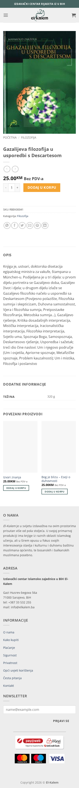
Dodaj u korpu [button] (16, 488)
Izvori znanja (12, 477)
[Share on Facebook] (14, 225)
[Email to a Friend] (29, 225)
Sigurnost (10, 655)
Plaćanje (9, 648)
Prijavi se (61, 721)
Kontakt (8, 686)
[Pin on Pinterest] (37, 225)
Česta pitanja (12, 678)
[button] (5, 15)
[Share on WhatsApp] (7, 225)
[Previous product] (15, 169)
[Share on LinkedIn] (45, 225)
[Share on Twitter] (22, 225)
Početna (10, 137)
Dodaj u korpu (42, 187)
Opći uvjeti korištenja (18, 670)
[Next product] (7, 169)
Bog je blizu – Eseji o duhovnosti (56, 479)
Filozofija (28, 137)
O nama (8, 632)
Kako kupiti (11, 640)
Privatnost (10, 663)
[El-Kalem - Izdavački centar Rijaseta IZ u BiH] (39, 15)
